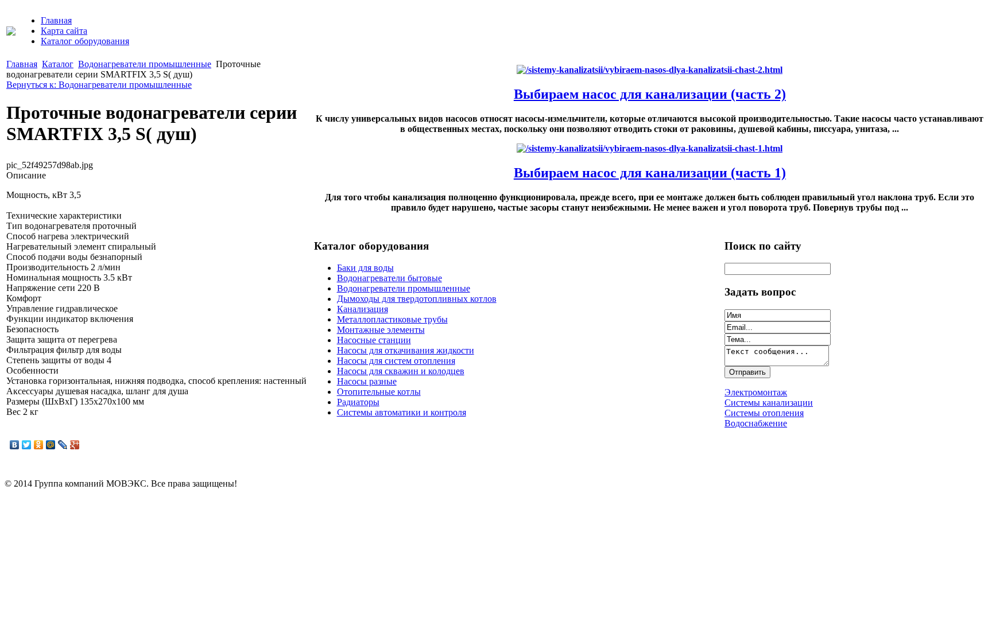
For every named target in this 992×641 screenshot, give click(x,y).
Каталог (57, 64)
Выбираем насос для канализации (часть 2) (650, 94)
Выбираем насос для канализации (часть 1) (650, 172)
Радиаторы (358, 402)
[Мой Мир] (51, 444)
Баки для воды (365, 268)
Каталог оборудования (85, 41)
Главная (56, 20)
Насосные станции (374, 340)
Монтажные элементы (381, 330)
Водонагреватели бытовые (389, 278)
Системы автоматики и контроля (401, 412)
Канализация (362, 309)
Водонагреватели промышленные (144, 64)
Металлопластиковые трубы (392, 319)
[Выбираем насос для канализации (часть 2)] (649, 70)
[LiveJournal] (63, 444)
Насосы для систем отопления (396, 361)
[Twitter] (27, 444)
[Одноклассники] (39, 444)
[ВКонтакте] (15, 444)
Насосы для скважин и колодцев (400, 371)
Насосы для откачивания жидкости (405, 350)
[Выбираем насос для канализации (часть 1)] (649, 148)
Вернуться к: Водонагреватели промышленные (99, 85)
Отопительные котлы (379, 392)
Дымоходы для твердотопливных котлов (417, 299)
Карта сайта (64, 31)
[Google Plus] (75, 444)
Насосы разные (367, 381)
